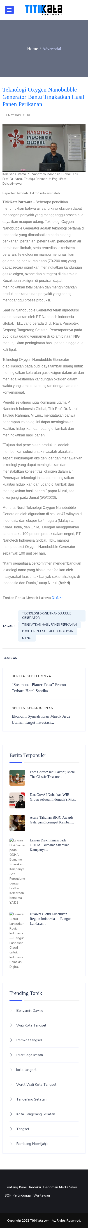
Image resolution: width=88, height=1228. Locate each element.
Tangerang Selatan (31, 1099)
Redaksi (35, 1187)
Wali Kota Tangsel (31, 1025)
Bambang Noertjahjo (32, 1143)
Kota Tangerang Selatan (35, 1114)
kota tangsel (26, 1069)
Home (32, 48)
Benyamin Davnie (29, 1010)
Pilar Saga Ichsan (29, 1054)
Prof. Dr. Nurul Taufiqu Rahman (47, 631)
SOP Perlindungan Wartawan (27, 1195)
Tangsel (22, 1128)
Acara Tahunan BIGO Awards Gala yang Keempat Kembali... (52, 819)
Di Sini (57, 597)
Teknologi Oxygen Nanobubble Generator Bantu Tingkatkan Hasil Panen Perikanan (43, 96)
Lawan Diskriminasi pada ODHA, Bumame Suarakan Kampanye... (49, 845)
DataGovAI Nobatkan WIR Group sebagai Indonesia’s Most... (54, 797)
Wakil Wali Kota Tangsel (36, 1084)
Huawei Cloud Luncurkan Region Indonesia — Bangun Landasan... (51, 918)
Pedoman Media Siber (60, 1187)
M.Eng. (27, 638)
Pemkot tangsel (29, 1040)
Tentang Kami (16, 1187)
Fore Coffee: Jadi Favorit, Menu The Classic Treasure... (53, 774)
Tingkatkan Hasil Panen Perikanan (49, 625)
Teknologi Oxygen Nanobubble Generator (46, 615)
